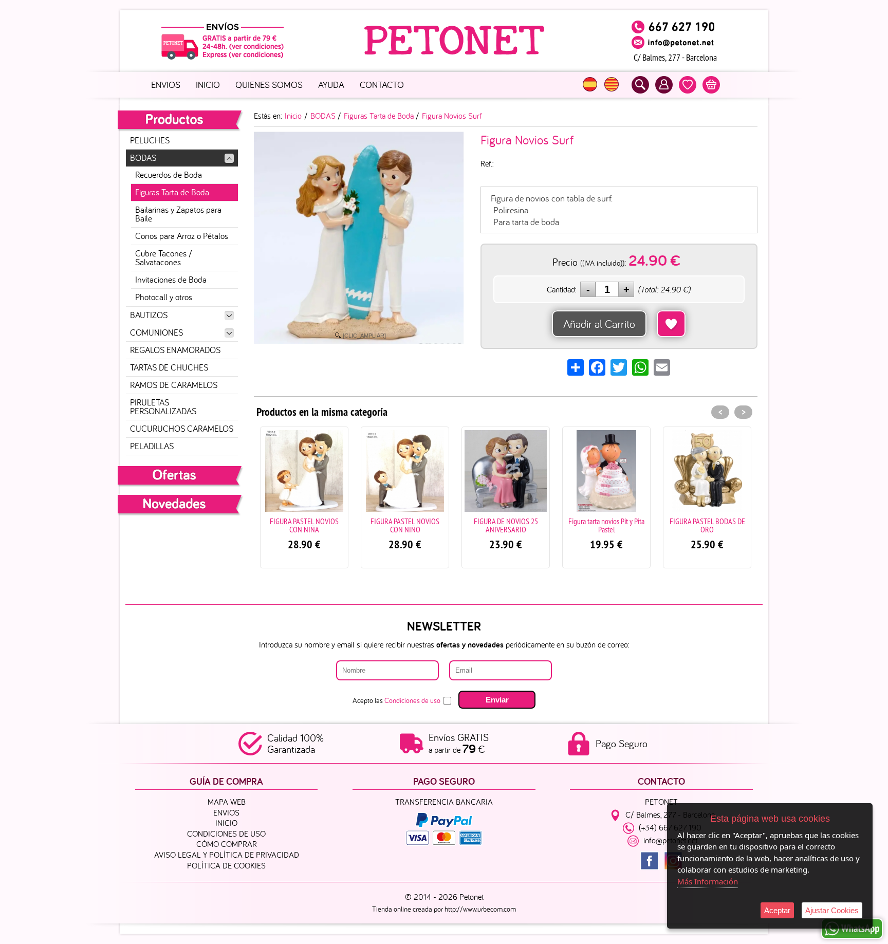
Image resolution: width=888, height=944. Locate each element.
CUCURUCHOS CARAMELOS (181, 428)
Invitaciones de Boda (171, 279)
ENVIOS (165, 84)
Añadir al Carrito (599, 324)
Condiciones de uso (412, 700)
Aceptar (777, 910)
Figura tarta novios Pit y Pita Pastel (545, 525)
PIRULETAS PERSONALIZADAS (163, 407)
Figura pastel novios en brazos (746, 525)
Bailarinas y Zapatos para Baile (178, 214)
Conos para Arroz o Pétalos (181, 236)
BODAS (143, 157)
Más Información (707, 881)
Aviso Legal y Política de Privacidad (226, 854)
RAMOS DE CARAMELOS (173, 385)
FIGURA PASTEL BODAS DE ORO (645, 525)
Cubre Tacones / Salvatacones (163, 258)
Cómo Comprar (226, 844)
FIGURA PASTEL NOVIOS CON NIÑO (343, 525)
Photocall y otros (163, 297)
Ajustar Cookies (832, 910)
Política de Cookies (226, 865)
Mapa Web (227, 802)
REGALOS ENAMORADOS (175, 350)
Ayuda (331, 84)
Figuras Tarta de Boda (172, 192)
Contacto (382, 84)
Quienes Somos (269, 84)
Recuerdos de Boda (168, 174)
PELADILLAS (152, 446)
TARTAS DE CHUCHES (169, 367)
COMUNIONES (156, 332)
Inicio (208, 84)
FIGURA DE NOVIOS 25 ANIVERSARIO (444, 525)
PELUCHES (150, 140)
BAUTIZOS (149, 315)
